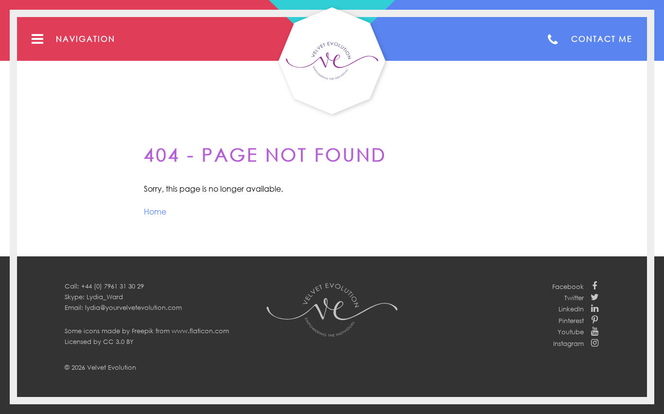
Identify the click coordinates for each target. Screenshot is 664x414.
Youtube (571, 332)
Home (155, 211)
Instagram (568, 343)
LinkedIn (571, 309)
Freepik (143, 331)
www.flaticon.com (200, 331)
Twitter (574, 298)
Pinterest (571, 320)
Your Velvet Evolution (332, 61)
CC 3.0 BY (118, 341)
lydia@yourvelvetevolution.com (133, 307)
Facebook (568, 286)
